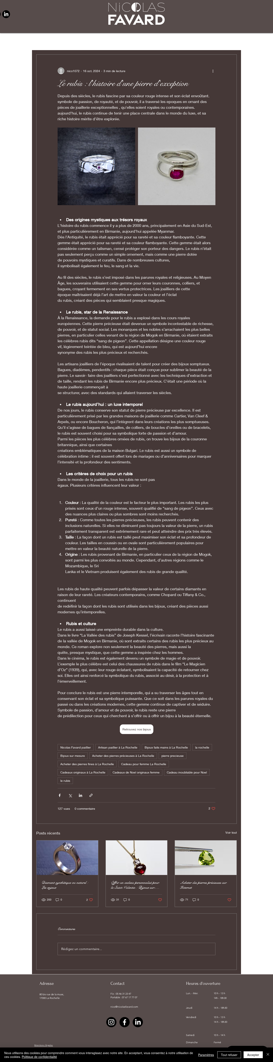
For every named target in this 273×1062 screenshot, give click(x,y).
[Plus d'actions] (212, 70)
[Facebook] (124, 1022)
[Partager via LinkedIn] (80, 795)
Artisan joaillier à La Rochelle (117, 747)
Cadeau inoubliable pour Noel (187, 772)
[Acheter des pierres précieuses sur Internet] (206, 857)
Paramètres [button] (206, 1055)
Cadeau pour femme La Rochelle (143, 764)
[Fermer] (267, 1055)
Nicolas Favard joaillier (75, 747)
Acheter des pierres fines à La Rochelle (87, 764)
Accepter (253, 1055)
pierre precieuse (172, 755)
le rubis (65, 780)
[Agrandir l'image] (96, 166)
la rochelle (202, 747)
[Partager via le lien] (91, 795)
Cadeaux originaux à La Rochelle (82, 772)
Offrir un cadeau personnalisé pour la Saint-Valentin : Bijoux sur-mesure (135, 885)
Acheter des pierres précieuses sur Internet (203, 885)
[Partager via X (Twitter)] (70, 795)
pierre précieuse (73, 41)
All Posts (43, 41)
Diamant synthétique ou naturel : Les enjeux (65, 885)
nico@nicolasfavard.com (124, 1006)
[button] (231, 41)
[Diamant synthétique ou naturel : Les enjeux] (67, 857)
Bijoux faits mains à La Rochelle (166, 747)
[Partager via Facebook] (60, 795)
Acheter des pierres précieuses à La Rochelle (123, 755)
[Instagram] (111, 1022)
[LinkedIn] (6, 14)
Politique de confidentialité (39, 1057)
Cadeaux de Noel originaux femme (136, 772)
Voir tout (231, 832)
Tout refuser (229, 1055)
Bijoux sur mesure (72, 755)
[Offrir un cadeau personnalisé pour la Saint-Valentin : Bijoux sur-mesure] (136, 857)
